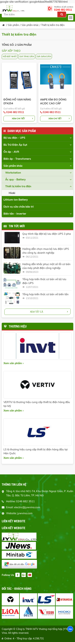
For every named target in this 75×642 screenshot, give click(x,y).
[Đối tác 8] (64, 612)
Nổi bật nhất (10, 56)
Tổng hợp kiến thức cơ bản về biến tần (45, 294)
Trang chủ (3, 25)
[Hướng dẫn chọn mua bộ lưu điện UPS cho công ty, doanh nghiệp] (12, 252)
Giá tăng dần (26, 56)
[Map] (37, 564)
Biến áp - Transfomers (17, 158)
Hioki (12, 193)
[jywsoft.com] (37, 537)
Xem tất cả (36, 311)
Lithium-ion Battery (15, 199)
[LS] (37, 432)
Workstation (13, 172)
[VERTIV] (37, 384)
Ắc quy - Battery (15, 179)
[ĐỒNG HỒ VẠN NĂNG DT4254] (19, 80)
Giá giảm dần (44, 56)
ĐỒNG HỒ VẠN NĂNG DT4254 (17, 101)
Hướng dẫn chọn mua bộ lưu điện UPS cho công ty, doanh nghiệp (45, 250)
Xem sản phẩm (12, 363)
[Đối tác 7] (46, 612)
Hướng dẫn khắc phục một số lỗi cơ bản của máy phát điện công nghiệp (46, 266)
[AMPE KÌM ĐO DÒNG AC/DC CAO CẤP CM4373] (56, 80)
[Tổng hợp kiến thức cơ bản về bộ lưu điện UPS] (12, 283)
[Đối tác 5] (10, 612)
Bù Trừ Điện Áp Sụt (15, 144)
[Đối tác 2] (28, 599)
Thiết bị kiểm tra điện (53, 25)
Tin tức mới (17, 226)
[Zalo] (70, 629)
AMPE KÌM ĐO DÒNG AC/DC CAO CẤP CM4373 (53, 101)
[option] (38, 606)
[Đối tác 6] (28, 612)
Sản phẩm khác (30, 25)
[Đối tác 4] (64, 599)
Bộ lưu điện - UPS (14, 137)
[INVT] (37, 346)
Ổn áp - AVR (11, 151)
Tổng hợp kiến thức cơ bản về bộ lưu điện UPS (44, 281)
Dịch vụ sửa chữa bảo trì (18, 206)
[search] (61, 14)
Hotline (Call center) (63, 8)
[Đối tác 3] (46, 599)
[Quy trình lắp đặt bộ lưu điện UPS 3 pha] (12, 237)
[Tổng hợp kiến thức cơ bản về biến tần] (12, 298)
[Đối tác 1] (10, 599)
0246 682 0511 (15, 112)
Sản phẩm (13, 25)
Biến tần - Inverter (14, 213)
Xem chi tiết (18, 118)
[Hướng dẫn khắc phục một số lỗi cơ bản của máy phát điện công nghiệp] (12, 268)
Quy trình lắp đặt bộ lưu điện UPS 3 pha (46, 233)
